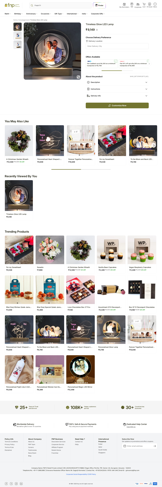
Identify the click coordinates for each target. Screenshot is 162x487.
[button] (8, 13)
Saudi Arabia (102, 450)
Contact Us (79, 441)
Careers (31, 447)
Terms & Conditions (11, 441)
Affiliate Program (57, 447)
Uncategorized (24, 20)
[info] (97, 30)
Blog (29, 456)
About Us (31, 441)
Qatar (100, 447)
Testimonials (32, 450)
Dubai (100, 444)
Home (15, 20)
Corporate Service (58, 444)
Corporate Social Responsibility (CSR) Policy (81, 474)
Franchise (55, 453)
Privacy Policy (9, 444)
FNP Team (31, 444)
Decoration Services (58, 441)
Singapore (101, 452)
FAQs (77, 444)
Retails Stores (56, 450)
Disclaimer (8, 450)
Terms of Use (9, 447)
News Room (32, 453)
